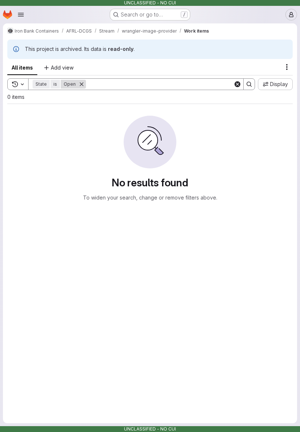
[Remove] (81, 84)
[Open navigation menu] (21, 15)
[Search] (249, 84)
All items (22, 67)
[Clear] (237, 84)
